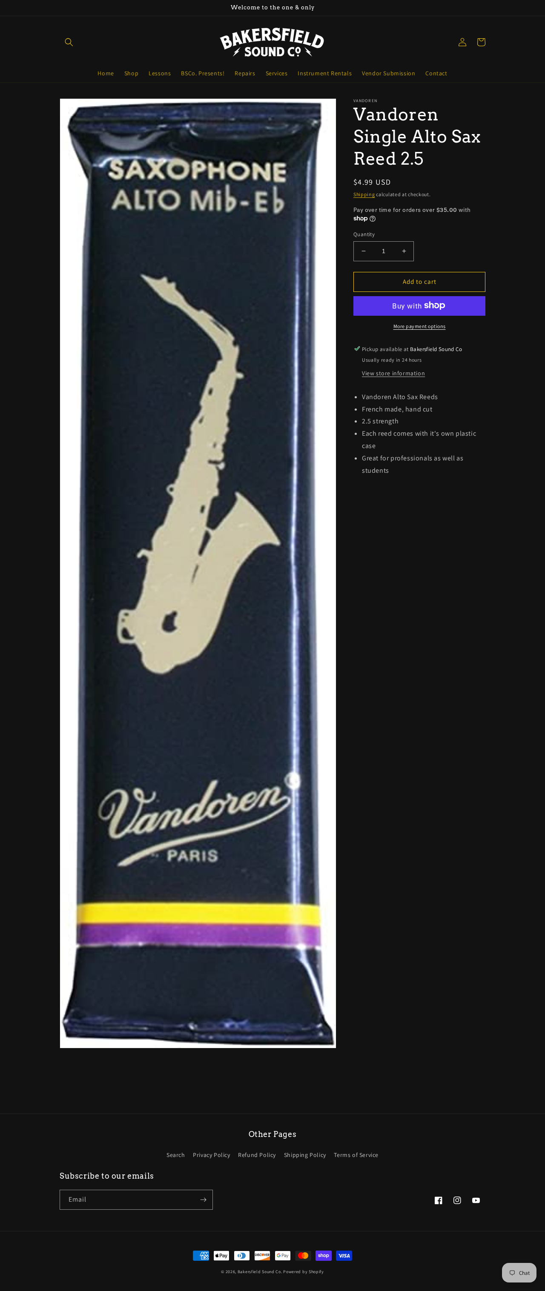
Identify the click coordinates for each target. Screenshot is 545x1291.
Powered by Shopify (303, 1271)
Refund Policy (257, 1155)
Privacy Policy (211, 1155)
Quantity (364, 234)
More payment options (419, 326)
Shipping (364, 194)
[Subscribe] (203, 1200)
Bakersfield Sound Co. (260, 1271)
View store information (393, 373)
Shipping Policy (305, 1155)
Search (175, 1155)
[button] (69, 42)
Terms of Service (356, 1155)
